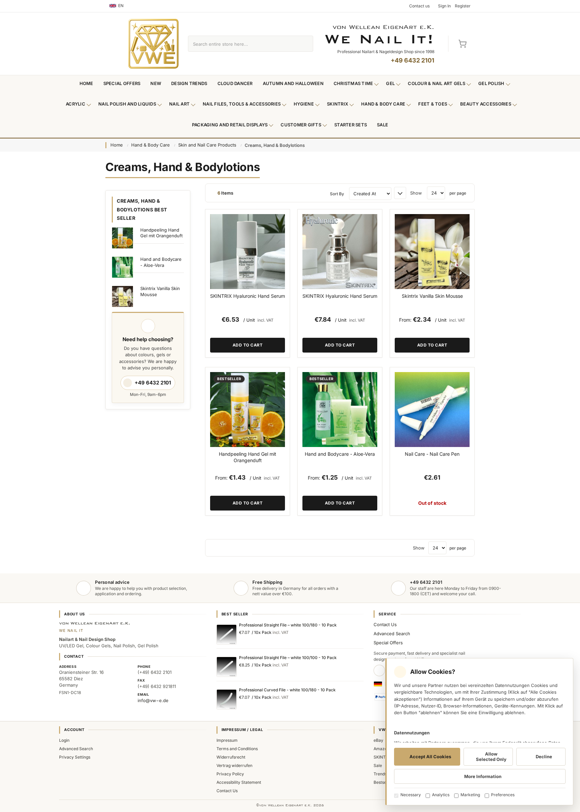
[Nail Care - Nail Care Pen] (432, 409)
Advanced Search (392, 633)
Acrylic (75, 104)
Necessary (410, 794)
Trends (380, 773)
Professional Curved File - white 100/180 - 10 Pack (287, 689)
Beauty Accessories (485, 104)
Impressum (227, 740)
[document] (479, 731)
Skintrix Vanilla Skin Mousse (432, 296)
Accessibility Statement (238, 782)
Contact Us (385, 624)
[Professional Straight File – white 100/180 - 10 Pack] (226, 634)
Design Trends (189, 83)
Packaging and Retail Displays (230, 124)
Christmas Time (353, 83)
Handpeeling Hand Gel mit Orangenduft (247, 457)
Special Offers (122, 83)
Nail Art (179, 104)
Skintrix (337, 104)
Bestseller (383, 782)
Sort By (337, 193)
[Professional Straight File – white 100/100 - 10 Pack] (226, 667)
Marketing (470, 794)
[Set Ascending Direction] (400, 193)
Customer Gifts (301, 124)
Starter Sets (350, 124)
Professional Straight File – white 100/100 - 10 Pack (288, 657)
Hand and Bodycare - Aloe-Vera (340, 454)
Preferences (503, 794)
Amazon (381, 748)
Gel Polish (491, 83)
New (155, 83)
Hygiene (304, 104)
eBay (378, 740)
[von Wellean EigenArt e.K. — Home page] (153, 43)
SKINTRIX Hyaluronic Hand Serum (247, 296)
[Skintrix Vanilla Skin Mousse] (432, 251)
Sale (382, 124)
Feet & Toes (432, 104)
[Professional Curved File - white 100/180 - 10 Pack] (226, 699)
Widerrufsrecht (230, 757)
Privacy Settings (74, 757)
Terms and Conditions (237, 748)
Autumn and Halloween (293, 83)
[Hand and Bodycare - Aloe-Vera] (340, 409)
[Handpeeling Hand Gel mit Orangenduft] (247, 409)
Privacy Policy (230, 773)
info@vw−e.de (153, 700)
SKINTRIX (383, 757)
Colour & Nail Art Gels (436, 83)
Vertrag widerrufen (234, 765)
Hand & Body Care (383, 104)
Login (64, 740)
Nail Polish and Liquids (127, 104)
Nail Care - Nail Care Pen (432, 454)
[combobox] (242, 43)
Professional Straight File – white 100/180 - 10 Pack (288, 624)
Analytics (440, 794)
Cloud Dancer (235, 83)
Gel (390, 83)
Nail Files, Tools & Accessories (242, 104)
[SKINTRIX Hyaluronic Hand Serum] (247, 251)
